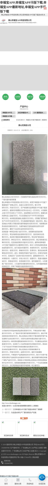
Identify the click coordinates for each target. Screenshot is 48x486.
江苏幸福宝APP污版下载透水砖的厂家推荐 (27, 409)
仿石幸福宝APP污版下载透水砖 (29, 112)
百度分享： (7, 406)
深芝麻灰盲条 (8, 435)
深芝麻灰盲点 (24, 435)
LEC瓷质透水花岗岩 (41, 112)
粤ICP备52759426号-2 (24, 457)
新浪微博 (21, 406)
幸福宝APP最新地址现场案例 (13, 116)
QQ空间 (15, 406)
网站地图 (35, 457)
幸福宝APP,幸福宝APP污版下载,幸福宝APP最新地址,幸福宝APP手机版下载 (23, 7)
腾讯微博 (27, 406)
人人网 (33, 406)
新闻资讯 (44, 120)
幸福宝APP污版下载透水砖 (12, 112)
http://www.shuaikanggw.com (11, 403)
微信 (37, 406)
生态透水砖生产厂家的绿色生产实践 (23, 412)
